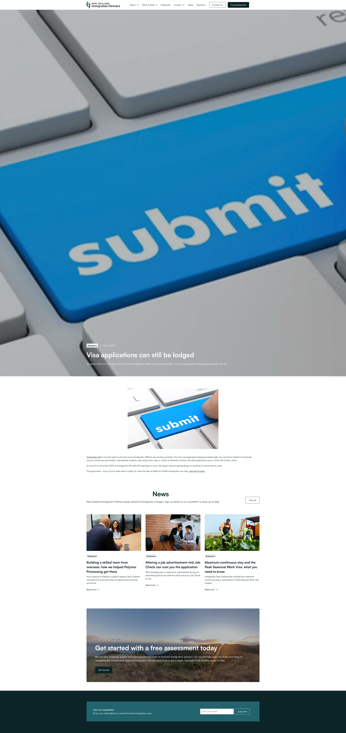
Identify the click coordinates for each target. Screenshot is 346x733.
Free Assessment (238, 5)
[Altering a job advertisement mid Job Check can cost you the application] (173, 532)
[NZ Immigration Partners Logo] (103, 5)
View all (252, 500)
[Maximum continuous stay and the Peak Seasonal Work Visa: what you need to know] (232, 532)
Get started (104, 670)
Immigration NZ (93, 457)
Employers (166, 5)
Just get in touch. (197, 471)
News (190, 5)
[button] (134, 5)
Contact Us (217, 5)
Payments (201, 5)
